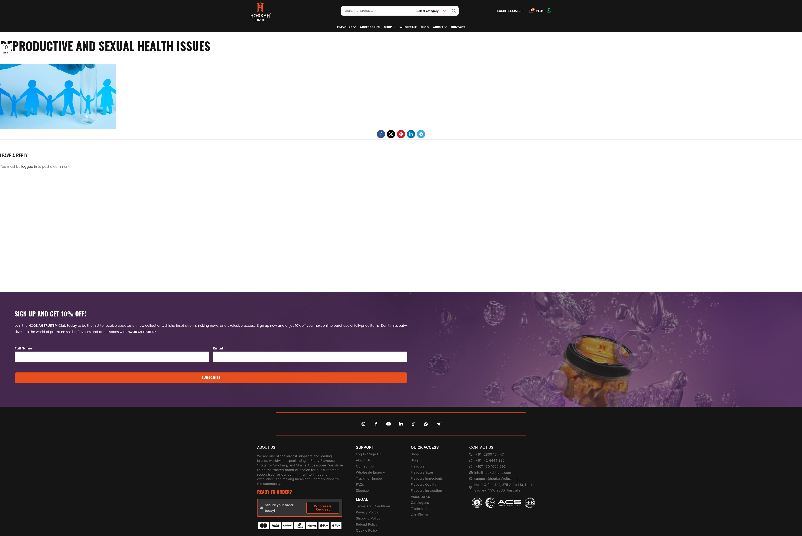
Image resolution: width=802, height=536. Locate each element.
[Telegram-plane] (438, 424)
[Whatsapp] (426, 424)
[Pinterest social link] (401, 134)
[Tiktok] (413, 424)
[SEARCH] (454, 11)
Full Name (24, 348)
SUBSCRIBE (211, 377)
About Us (266, 448)
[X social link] (391, 134)
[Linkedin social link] (411, 134)
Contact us (481, 448)
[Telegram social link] (421, 134)
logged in (29, 166)
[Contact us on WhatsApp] (549, 10)
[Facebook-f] (376, 424)
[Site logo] (261, 10)
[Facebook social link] (381, 134)
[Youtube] (388, 424)
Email (219, 348)
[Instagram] (363, 424)
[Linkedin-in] (401, 424)
